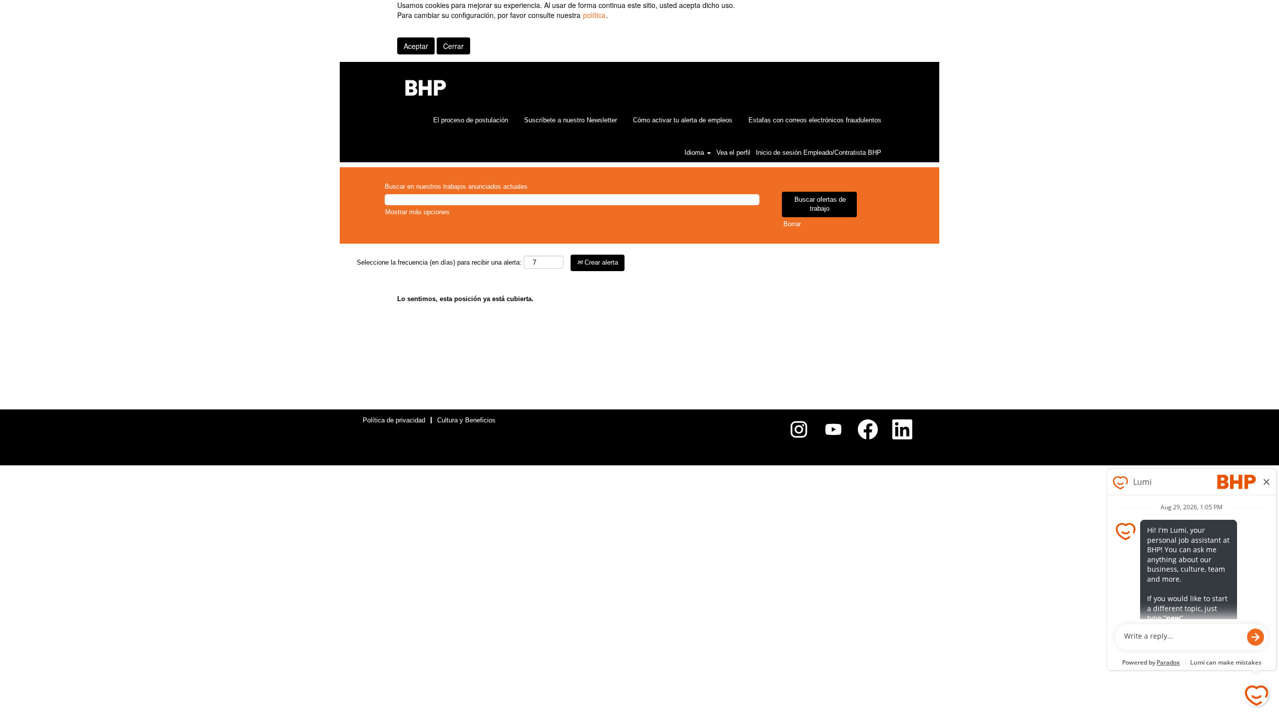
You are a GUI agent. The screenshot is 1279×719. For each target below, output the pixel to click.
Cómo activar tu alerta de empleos (682, 120)
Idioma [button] (695, 152)
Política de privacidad (394, 420)
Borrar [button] (792, 224)
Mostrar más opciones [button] (417, 212)
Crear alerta (600, 262)
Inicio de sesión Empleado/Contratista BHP (818, 152)
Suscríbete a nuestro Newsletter (570, 120)
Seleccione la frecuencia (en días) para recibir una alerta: (439, 262)
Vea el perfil (733, 152)
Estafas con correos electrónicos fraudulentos (814, 120)
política (594, 15)
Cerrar (453, 46)
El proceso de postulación (470, 120)
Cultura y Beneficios (466, 420)
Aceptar (416, 46)
